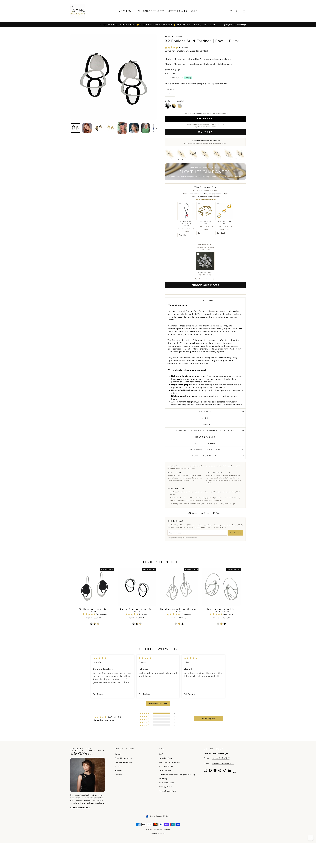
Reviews (118, 770)
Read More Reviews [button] (158, 703)
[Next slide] (228, 680)
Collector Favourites (150, 11)
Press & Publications (123, 758)
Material (205, 412)
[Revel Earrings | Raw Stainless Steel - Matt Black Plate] (182, 624)
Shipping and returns (205, 449)
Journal (118, 766)
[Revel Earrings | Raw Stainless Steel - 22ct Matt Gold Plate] (179, 624)
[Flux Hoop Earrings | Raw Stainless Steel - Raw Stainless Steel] (218, 624)
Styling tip (205, 424)
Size (205, 418)
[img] (99, 658)
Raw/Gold (179, 105)
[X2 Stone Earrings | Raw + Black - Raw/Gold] (98, 624)
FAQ (161, 754)
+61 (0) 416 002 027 (220, 758)
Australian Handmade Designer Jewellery (177, 774)
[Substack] (234, 772)
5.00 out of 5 (114, 717)
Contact (118, 774)
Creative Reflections (124, 762)
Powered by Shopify (158, 833)
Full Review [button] (98, 694)
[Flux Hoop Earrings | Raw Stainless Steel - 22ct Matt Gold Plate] (221, 624)
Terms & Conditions (167, 791)
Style (193, 11)
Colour (174, 101)
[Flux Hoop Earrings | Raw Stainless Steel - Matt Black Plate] (225, 624)
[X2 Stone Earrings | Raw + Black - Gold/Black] (95, 624)
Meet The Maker (177, 11)
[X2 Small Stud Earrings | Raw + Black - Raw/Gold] (140, 624)
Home (167, 36)
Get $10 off (198, 113)
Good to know (205, 443)
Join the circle (235, 533)
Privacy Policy (165, 787)
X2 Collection (177, 36)
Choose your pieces (205, 285)
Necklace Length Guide (169, 762)
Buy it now (205, 132)
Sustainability (165, 770)
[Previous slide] (88, 680)
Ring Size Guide (166, 766)
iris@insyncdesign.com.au (223, 763)
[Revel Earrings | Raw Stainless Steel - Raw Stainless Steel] (176, 624)
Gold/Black (173, 105)
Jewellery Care (165, 758)
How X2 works (205, 437)
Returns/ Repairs (166, 783)
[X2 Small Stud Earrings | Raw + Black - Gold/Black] (137, 624)
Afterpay (188, 78)
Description (205, 301)
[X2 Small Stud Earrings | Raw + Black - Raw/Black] (133, 624)
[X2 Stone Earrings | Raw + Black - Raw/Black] (91, 624)
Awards (118, 754)
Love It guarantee (205, 456)
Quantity (170, 89)
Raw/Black (167, 105)
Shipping (163, 778)
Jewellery (125, 11)
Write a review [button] (208, 718)
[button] (172, 47)
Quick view (94, 603)
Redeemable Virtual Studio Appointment (205, 431)
